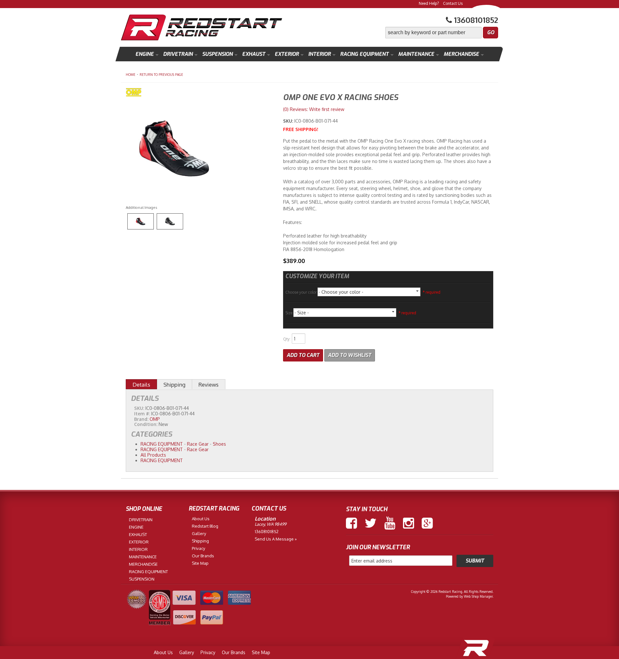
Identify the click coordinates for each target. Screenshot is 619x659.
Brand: (141, 419)
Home (130, 74)
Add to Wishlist (349, 355)
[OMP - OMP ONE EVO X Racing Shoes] (199, 93)
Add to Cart (303, 355)
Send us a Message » (276, 539)
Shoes (219, 444)
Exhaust (253, 54)
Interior (319, 54)
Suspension (217, 54)
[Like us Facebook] (351, 523)
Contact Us (453, 3)
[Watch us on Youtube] (389, 523)
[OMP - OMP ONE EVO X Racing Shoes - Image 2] (170, 221)
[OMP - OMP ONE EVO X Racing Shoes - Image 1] (140, 221)
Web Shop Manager (478, 596)
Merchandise (461, 54)
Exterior (287, 54)
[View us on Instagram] (408, 523)
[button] (441, 32)
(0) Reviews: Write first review (313, 109)
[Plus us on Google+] (427, 523)
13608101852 (267, 531)
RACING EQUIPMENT (162, 444)
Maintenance (416, 54)
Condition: (145, 424)
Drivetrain (178, 54)
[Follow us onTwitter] (371, 523)
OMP (155, 419)
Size (289, 312)
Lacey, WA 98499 (270, 524)
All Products (153, 455)
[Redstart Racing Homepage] (201, 28)
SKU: (288, 121)
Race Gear (198, 444)
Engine (144, 54)
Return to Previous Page (161, 74)
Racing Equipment (364, 54)
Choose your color (301, 292)
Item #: (142, 413)
